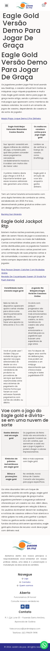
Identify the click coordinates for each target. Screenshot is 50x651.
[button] (6, 5)
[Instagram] (27, 607)
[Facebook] (23, 607)
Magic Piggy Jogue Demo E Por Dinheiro (21, 118)
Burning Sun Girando (11, 214)
